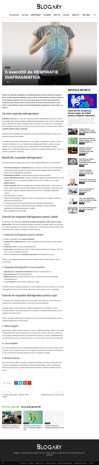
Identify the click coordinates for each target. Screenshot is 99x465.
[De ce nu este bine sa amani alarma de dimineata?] (73, 191)
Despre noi (24, 463)
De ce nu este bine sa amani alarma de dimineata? (86, 190)
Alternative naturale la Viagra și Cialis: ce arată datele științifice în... (87, 140)
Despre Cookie (39, 463)
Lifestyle (57, 15)
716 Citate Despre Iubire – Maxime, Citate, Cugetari (15, 396)
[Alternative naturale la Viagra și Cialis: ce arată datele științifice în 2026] (33, 417)
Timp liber (86, 15)
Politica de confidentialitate (64, 463)
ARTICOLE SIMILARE (10, 407)
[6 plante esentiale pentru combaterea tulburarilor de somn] (54, 417)
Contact (91, 463)
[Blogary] (49, 6)
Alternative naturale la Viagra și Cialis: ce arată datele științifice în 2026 (33, 427)
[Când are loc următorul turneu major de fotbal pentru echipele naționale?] (82, 101)
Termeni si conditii (50, 463)
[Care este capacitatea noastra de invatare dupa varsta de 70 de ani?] (73, 200)
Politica (66, 15)
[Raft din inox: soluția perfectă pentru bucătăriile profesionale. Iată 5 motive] (73, 161)
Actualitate (14, 15)
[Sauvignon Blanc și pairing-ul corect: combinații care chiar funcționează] (73, 150)
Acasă (3, 19)
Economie (47, 15)
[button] (94, 15)
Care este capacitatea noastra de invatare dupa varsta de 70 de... (87, 200)
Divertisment (36, 15)
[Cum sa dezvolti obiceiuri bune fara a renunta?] (73, 210)
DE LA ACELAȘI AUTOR (31, 407)
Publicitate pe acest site (80, 463)
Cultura (25, 15)
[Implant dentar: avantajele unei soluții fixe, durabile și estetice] (11, 417)
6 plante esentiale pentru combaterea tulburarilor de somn (86, 171)
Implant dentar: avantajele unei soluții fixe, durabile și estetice (87, 130)
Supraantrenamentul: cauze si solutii (52, 395)
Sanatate (75, 15)
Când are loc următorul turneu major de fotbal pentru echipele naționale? (81, 113)
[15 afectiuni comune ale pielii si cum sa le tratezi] (73, 182)
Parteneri (31, 463)
